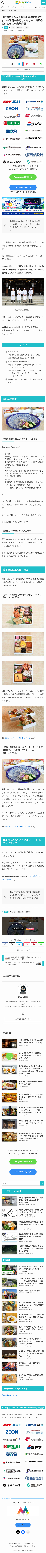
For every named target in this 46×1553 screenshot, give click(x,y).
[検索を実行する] (42, 1183)
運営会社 (26, 1546)
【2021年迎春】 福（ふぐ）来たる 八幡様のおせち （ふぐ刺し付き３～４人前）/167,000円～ (26, 373)
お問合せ (33, 1546)
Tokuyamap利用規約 (16, 1546)
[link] (23, 1013)
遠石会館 (19, 27)
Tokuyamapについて (15, 1543)
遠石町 (26, 27)
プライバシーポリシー (30, 1543)
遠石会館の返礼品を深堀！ (18, 361)
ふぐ (13, 27)
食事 (6, 27)
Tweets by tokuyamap (9, 1395)
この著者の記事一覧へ (23, 1019)
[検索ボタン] (2, 2)
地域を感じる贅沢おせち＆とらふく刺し (26, 355)
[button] (5, 64)
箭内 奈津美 (23, 997)
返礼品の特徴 (12, 351)
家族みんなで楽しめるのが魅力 (23, 358)
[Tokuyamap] (23, 2)
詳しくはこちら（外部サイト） (18, 738)
